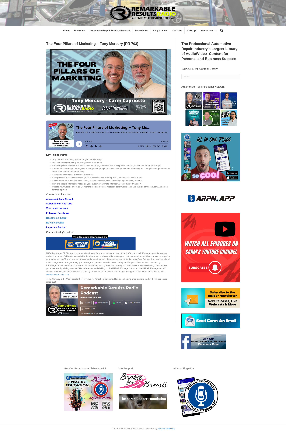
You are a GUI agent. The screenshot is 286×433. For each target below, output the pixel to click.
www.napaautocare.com (57, 274)
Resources (207, 30)
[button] (222, 31)
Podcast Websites (166, 428)
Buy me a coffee (55, 222)
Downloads (141, 30)
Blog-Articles (160, 30)
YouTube (177, 30)
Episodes (79, 30)
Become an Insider (56, 218)
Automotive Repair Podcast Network (110, 30)
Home (66, 30)
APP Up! (191, 30)
